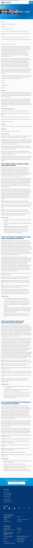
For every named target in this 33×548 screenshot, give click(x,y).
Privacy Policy (6, 541)
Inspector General (7, 528)
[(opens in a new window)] (4, 508)
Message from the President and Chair (8, 24)
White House (19, 521)
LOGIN (1, 5)
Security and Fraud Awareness (9, 543)
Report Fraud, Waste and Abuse (23, 536)
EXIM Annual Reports (21, 539)
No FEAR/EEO (19, 528)
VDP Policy (19, 532)
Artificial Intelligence (20, 541)
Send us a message (7, 493)
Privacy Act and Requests (8, 536)
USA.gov (5, 519)
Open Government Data (21, 537)
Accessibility (6, 537)
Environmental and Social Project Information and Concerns (8, 533)
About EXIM (3, 26)
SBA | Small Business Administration (7, 517)
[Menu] (31, 2)
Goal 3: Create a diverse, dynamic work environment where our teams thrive (15, 37)
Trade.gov (19, 516)
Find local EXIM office (7, 494)
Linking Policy (19, 529)
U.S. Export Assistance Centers (22, 519)
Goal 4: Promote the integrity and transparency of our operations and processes (16, 39)
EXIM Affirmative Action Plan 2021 (9, 530)
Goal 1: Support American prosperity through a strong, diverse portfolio (14, 31)
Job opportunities (7, 496)
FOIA (4, 539)
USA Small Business (7, 521)
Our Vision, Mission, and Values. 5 (7, 28)
